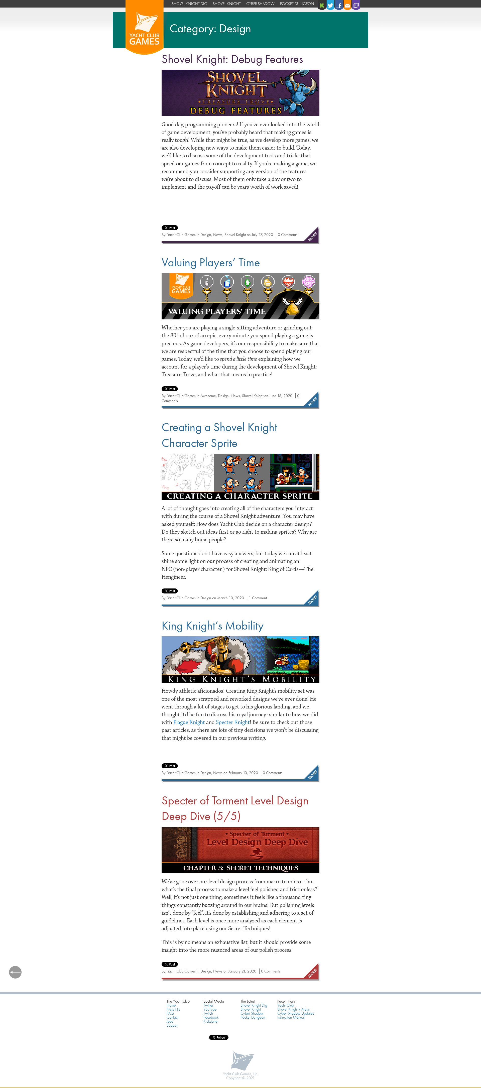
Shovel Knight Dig (189, 3)
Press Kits (173, 1009)
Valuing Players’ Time (211, 262)
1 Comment (258, 597)
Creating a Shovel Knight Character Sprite (219, 434)
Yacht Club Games (147, 28)
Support (172, 1025)
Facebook (339, 5)
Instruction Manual (291, 1017)
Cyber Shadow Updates (295, 1013)
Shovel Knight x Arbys (293, 1009)
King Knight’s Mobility (213, 625)
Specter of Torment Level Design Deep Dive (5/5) (235, 808)
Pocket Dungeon (297, 3)
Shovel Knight (227, 3)
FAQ (170, 1013)
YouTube (210, 1009)
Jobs (170, 1021)
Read (310, 235)
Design (205, 234)
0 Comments (287, 234)
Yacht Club (285, 1005)
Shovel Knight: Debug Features (232, 58)
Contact (172, 1017)
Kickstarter (322, 5)
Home (171, 1005)
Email (348, 5)
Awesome (208, 395)
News (217, 234)
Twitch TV (356, 5)
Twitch (208, 1013)
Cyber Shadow (260, 3)
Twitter (331, 5)
